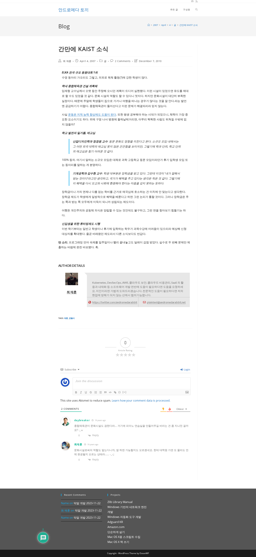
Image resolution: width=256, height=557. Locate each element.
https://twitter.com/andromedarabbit (114, 302)
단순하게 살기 (116, 532)
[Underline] (85, 392)
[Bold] (76, 392)
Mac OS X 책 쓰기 (118, 542)
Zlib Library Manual (120, 502)
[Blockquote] (105, 392)
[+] (124, 392)
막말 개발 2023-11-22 (87, 503)
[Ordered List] (95, 392)
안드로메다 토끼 (73, 10)
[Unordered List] (100, 392)
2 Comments (123, 61)
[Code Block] (110, 392)
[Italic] (81, 392)
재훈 (66, 318)
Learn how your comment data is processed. (141, 400)
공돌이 (72, 318)
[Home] (149, 25)
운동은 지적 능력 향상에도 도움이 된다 (92, 114)
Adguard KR (115, 522)
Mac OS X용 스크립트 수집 (123, 537)
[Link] (115, 392)
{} (119, 392)
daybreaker (82, 420)
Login (186, 369)
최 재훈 (67, 61)
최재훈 (78, 444)
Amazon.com (116, 527)
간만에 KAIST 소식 (188, 25)
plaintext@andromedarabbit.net (166, 302)
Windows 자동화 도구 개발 (124, 517)
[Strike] (90, 392)
